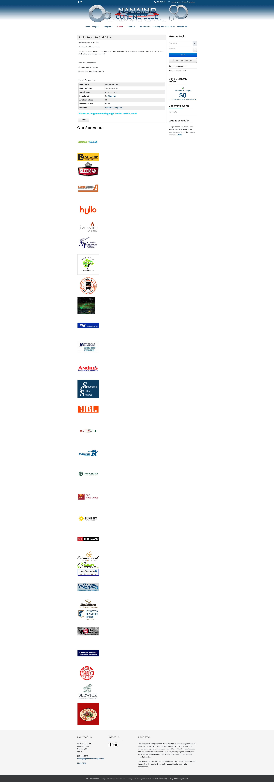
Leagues (95, 27)
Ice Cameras (145, 27)
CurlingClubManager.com (178, 778)
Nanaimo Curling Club (113, 107)
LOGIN (179, 135)
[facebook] (78, 2)
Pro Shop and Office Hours (164, 27)
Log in (182, 55)
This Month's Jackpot (182, 94)
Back (84, 119)
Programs (108, 27)
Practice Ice (182, 27)
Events (120, 27)
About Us (131, 27)
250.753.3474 (161, 2)
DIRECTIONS (81, 763)
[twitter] (81, 2)
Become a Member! (184, 60)
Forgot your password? (177, 71)
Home (87, 27)
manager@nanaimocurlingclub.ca (183, 2)
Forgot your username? (177, 66)
